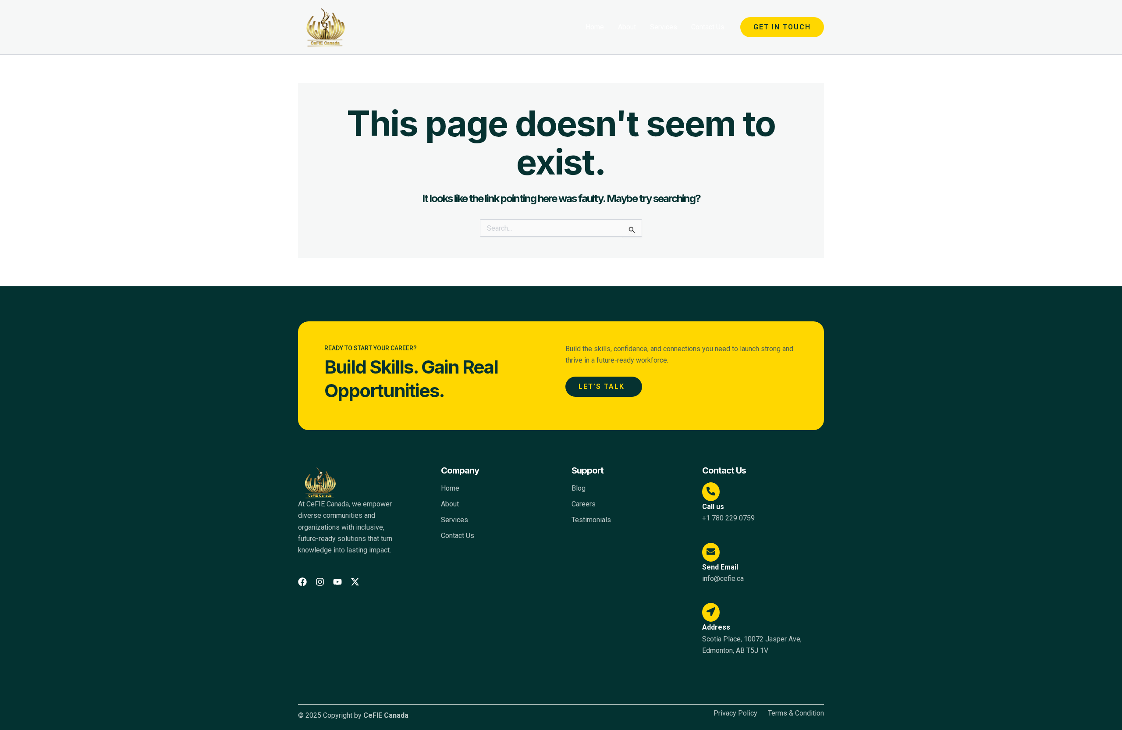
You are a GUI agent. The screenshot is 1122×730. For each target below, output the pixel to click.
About (627, 27)
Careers (584, 504)
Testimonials (591, 520)
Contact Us (707, 27)
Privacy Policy (735, 713)
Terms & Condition (796, 713)
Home (595, 27)
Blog (579, 488)
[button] (782, 27)
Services (663, 27)
